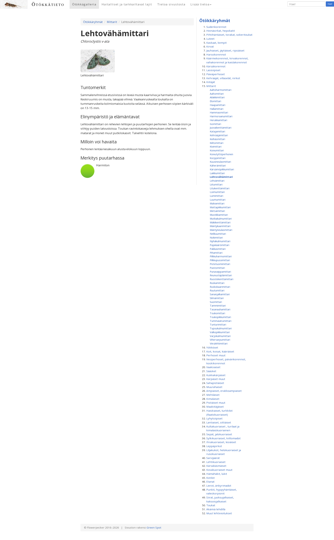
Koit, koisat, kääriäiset (220, 351)
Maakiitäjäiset (215, 406)
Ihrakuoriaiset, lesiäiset (221, 442)
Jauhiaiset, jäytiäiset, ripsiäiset (225, 50)
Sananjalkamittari (220, 294)
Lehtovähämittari (221, 176)
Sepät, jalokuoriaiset (219, 434)
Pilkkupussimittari (220, 260)
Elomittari (215, 101)
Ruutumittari (217, 290)
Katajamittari (217, 131)
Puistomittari (217, 267)
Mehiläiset (213, 394)
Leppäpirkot (214, 446)
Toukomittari (217, 313)
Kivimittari (215, 146)
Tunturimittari (218, 324)
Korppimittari (217, 158)
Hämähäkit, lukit (216, 473)
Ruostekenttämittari (221, 279)
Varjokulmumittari (220, 336)
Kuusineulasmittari (220, 161)
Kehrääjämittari (219, 135)
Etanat (210, 481)
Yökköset (212, 347)
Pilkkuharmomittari (221, 256)
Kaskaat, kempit (216, 42)
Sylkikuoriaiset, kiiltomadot (223, 438)
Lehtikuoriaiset (215, 462)
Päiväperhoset (215, 74)
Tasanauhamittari (220, 309)
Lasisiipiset (213, 70)
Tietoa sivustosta (171, 4)
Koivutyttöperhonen (221, 154)
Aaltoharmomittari (220, 90)
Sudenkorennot (216, 27)
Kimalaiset (212, 398)
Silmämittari (217, 298)
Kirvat (210, 46)
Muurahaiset (214, 387)
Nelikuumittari (218, 233)
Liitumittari (216, 184)
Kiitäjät (210, 82)
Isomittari (215, 124)
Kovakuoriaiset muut (219, 469)
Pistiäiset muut (215, 402)
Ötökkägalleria (84, 4)
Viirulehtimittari (219, 343)
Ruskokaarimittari (220, 286)
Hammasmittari (219, 112)
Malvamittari (217, 203)
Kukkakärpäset (215, 375)
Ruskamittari (217, 283)
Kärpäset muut (215, 379)
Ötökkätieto (48, 4)
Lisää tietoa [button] (199, 4)
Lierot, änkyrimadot (218, 485)
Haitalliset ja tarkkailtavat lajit (127, 4)
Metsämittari (217, 211)
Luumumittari (217, 199)
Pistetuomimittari (220, 264)
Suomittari (216, 302)
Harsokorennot (216, 54)
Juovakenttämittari (220, 127)
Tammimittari (218, 305)
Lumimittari (216, 195)
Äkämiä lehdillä (215, 509)
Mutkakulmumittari (221, 218)
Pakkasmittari (218, 249)
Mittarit (112, 22)
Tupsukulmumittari (221, 328)
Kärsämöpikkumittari (222, 169)
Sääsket (211, 371)
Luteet (210, 38)
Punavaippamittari (220, 271)
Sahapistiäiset (215, 383)
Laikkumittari (217, 173)
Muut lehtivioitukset (219, 513)
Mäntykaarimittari (220, 226)
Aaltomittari (217, 93)
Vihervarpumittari (220, 339)
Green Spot (154, 527)
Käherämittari (218, 165)
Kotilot (210, 477)
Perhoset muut (215, 355)
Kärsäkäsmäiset (216, 465)
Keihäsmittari (217, 139)
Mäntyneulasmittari (221, 230)
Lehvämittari (217, 180)
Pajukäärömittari (219, 245)
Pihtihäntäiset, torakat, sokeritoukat (229, 34)
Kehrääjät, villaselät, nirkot (223, 78)
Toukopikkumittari (220, 317)
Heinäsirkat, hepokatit (220, 30)
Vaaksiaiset (213, 367)
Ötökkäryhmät (93, 22)
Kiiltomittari (216, 143)
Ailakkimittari (217, 97)
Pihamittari (216, 252)
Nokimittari (216, 237)
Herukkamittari (218, 120)
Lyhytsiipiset (214, 418)
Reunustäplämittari (221, 275)
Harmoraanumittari (221, 116)
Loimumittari (217, 192)
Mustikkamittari (219, 214)
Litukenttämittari (219, 188)
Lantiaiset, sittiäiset (218, 422)
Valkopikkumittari (220, 332)
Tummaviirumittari (220, 321)
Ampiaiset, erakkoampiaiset (224, 390)
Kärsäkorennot (215, 66)
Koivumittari (217, 150)
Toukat (210, 505)
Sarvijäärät (213, 458)
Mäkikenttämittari (220, 222)
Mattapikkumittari (220, 207)
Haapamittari (217, 105)
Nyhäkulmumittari (220, 241)
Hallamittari (216, 108)
